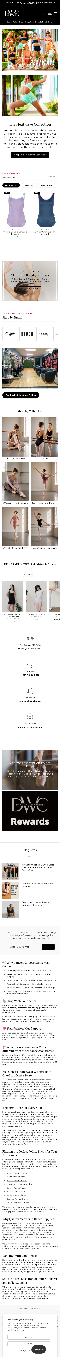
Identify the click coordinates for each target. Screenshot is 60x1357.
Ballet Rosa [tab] (47, 185)
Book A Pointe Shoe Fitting (21, 395)
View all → (52, 177)
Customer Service (29, 1308)
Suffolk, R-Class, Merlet (42, 1140)
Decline (28, 1344)
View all (30, 574)
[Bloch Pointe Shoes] (27, 333)
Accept (28, 1337)
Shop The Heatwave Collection (30, 155)
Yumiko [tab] (28, 185)
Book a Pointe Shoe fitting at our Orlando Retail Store (29, 22)
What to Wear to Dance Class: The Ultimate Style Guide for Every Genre (38, 867)
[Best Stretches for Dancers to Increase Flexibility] (10, 909)
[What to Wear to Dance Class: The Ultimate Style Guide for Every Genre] (10, 871)
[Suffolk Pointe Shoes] (10, 333)
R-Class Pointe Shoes (16, 1191)
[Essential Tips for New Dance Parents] (10, 890)
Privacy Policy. (18, 1330)
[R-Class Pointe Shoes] (44, 333)
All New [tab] (11, 185)
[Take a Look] (30, 281)
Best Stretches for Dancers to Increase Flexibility (38, 903)
